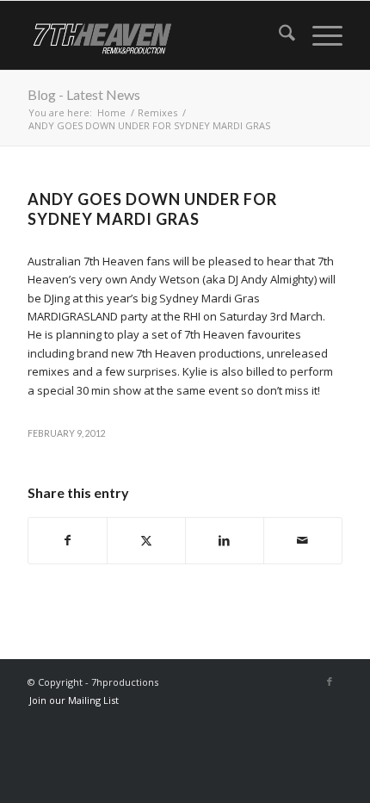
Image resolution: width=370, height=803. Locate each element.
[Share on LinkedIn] (224, 540)
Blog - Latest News (84, 94)
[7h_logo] (153, 35)
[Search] (278, 35)
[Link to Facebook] (329, 681)
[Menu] (318, 35)
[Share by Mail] (303, 540)
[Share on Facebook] (67, 540)
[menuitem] (278, 35)
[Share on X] (146, 540)
